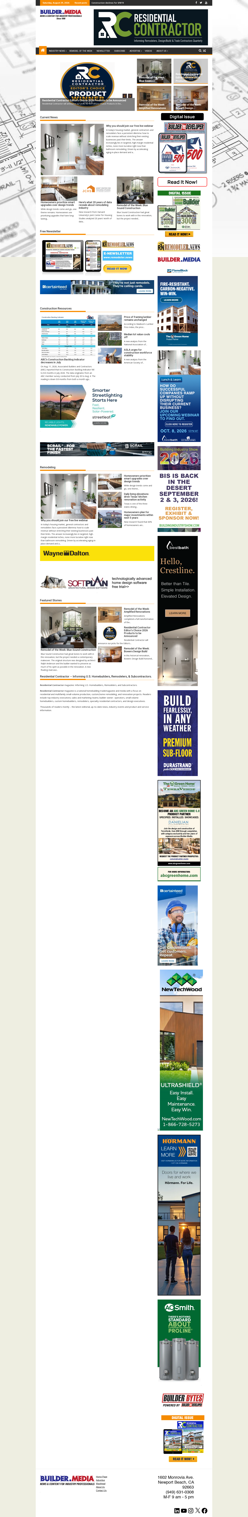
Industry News (57, 51)
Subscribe (119, 51)
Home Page (101, 1477)
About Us (161, 51)
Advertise (135, 51)
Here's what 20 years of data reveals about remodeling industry (124, 2)
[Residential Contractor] (43, 49)
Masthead (100, 1483)
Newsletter (103, 51)
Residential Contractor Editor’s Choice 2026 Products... (189, 77)
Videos (148, 51)
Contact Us (101, 1490)
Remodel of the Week (80, 51)
